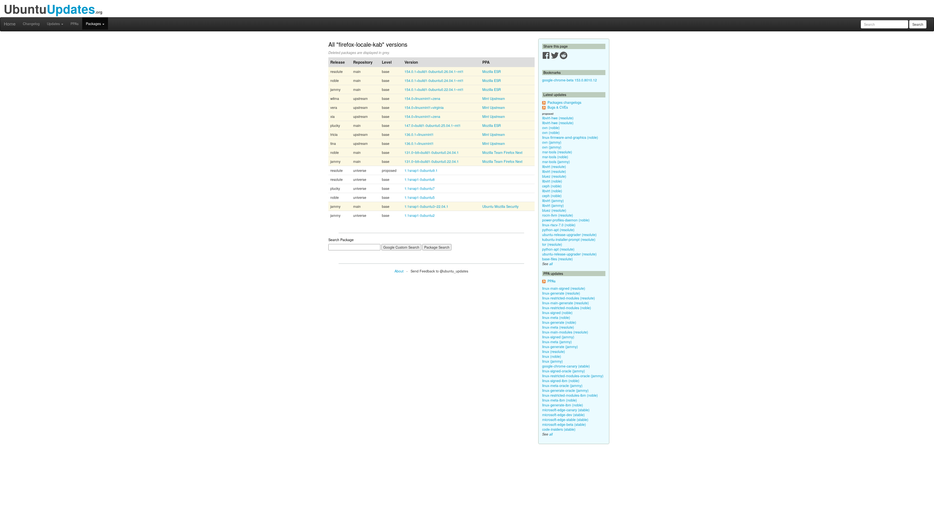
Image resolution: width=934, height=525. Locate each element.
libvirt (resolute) (554, 166)
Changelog (31, 23)
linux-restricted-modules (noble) (566, 307)
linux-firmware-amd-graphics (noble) (570, 137)
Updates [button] (54, 23)
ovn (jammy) (551, 142)
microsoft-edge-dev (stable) (563, 414)
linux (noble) (551, 356)
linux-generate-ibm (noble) (562, 404)
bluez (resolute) (554, 176)
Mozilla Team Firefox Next (502, 152)
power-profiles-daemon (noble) (566, 220)
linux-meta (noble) (556, 317)
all (551, 263)
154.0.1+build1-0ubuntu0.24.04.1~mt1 (434, 80)
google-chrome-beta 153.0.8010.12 (569, 80)
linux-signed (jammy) (558, 336)
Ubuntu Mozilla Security (500, 206)
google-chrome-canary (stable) (566, 366)
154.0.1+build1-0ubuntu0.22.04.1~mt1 (434, 89)
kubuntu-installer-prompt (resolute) (568, 239)
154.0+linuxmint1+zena (422, 98)
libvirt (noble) (552, 181)
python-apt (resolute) (558, 229)
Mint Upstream (493, 98)
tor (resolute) (552, 244)
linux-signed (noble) (557, 312)
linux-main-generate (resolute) (565, 302)
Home (10, 23)
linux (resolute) (553, 351)
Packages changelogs (564, 102)
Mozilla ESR (491, 71)
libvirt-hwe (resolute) (558, 117)
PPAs (75, 23)
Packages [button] (94, 23)
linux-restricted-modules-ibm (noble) (570, 395)
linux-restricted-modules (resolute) (568, 298)
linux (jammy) (552, 361)
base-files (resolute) (557, 258)
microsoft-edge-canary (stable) (566, 409)
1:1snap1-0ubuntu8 (419, 179)
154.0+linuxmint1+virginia (424, 107)
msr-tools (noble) (555, 156)
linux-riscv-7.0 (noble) (558, 224)
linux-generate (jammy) (560, 346)
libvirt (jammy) (553, 200)
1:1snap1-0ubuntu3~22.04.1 (426, 206)
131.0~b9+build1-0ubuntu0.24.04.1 (431, 152)
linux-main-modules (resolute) (565, 332)
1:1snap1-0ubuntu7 (419, 188)
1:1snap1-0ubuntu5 (419, 197)
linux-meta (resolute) (558, 327)
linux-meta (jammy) (557, 341)
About (399, 271)
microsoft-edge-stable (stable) (565, 419)
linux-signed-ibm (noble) (560, 380)
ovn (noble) (551, 127)
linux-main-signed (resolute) (563, 288)
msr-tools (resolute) (557, 151)
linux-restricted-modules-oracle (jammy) (572, 375)
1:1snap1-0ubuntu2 (419, 215)
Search (917, 24)
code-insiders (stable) (558, 429)
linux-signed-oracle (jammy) (563, 370)
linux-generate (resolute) (561, 293)
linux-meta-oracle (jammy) (562, 385)
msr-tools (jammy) (556, 161)
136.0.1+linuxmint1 (419, 134)
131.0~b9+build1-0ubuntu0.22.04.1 (431, 161)
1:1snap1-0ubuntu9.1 (421, 170)
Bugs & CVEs (558, 107)
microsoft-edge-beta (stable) (564, 424)
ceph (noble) (552, 186)
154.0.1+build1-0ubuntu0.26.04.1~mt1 (434, 71)
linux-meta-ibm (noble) (559, 400)
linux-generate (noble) (559, 322)
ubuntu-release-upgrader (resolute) (569, 234)
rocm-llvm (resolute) (557, 215)
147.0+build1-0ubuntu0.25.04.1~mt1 (432, 125)
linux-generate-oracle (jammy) (565, 390)
